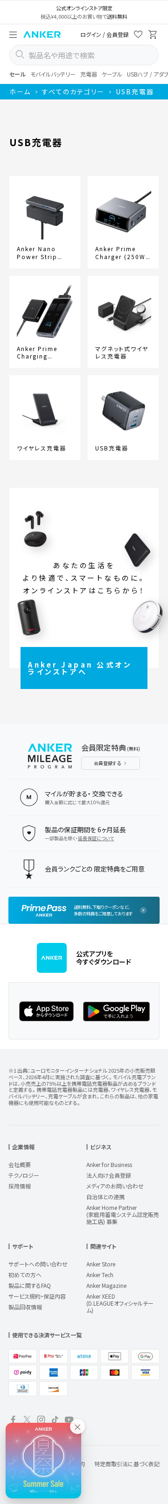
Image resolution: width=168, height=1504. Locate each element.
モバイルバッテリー (53, 74)
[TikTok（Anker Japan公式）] (55, 1421)
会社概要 (19, 1164)
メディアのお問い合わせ (115, 1186)
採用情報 (19, 1186)
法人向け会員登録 (108, 1175)
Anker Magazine (106, 1285)
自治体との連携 (105, 1197)
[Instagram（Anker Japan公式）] (41, 1421)
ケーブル (112, 74)
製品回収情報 (25, 1307)
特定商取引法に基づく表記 (127, 1464)
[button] (13, 34)
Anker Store (100, 1264)
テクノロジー (23, 1175)
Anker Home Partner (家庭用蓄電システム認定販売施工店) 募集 (122, 1214)
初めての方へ (25, 1275)
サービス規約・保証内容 (37, 1296)
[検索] (19, 55)
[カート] (153, 36)
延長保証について (96, 838)
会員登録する (107, 762)
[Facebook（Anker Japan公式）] (13, 1421)
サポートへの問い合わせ (38, 1264)
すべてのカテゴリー (73, 91)
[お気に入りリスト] (138, 36)
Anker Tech (99, 1275)
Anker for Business (109, 1164)
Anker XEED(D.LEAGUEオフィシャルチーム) (120, 1303)
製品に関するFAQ (29, 1285)
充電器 (88, 74)
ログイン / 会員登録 (104, 34)
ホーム (20, 91)
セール (17, 74)
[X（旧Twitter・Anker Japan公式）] (27, 1421)
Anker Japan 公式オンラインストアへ (80, 668)
